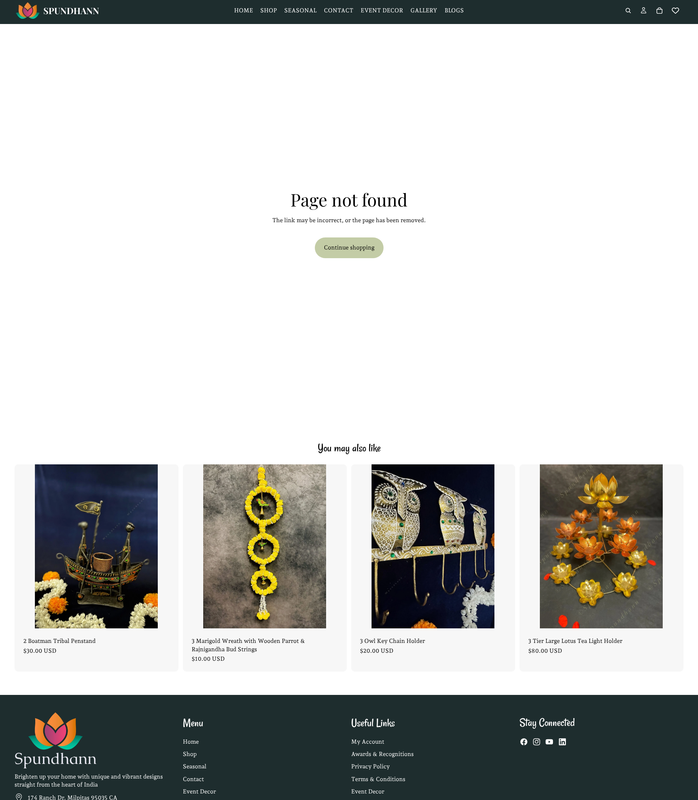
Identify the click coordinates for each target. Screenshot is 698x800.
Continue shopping (349, 247)
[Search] (628, 11)
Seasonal (194, 766)
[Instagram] (536, 742)
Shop (190, 754)
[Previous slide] (26, 547)
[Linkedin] (562, 742)
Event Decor (199, 791)
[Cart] (659, 11)
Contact (193, 779)
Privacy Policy (370, 766)
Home (191, 741)
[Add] (167, 617)
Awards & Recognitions (382, 754)
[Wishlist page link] (675, 10)
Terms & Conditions (378, 779)
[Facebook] (524, 742)
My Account (367, 741)
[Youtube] (549, 742)
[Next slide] (167, 547)
